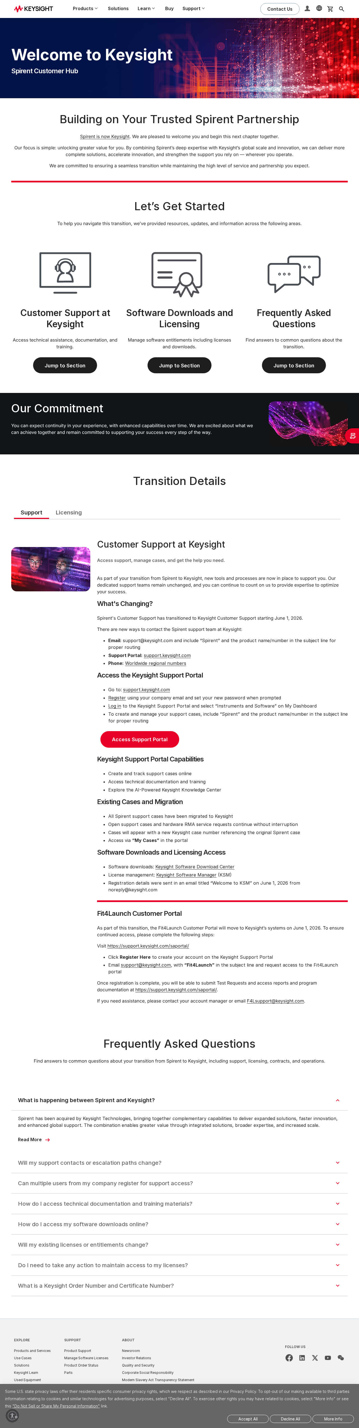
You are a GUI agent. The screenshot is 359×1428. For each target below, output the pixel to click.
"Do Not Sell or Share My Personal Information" (56, 1406)
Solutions (118, 8)
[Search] (341, 9)
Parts (68, 1372)
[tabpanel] (179, 773)
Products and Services (32, 1351)
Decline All (290, 1418)
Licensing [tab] (69, 512)
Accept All (248, 1418)
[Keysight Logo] (35, 9)
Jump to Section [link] (65, 366)
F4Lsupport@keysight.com (275, 1001)
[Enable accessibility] (12, 1415)
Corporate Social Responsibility (148, 1372)
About (128, 1340)
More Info (333, 1418)
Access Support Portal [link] (140, 739)
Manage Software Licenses (86, 1358)
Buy (169, 8)
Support (72, 1340)
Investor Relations (136, 1358)
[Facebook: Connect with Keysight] (289, 1358)
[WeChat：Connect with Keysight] (341, 1358)
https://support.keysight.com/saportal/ (148, 946)
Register (117, 698)
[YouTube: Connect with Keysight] (328, 1358)
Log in (114, 706)
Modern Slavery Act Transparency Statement (158, 1380)
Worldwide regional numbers (155, 663)
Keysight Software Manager (186, 875)
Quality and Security (138, 1365)
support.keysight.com (167, 655)
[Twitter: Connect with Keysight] (315, 1358)
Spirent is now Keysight (104, 136)
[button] (308, 9)
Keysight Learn (26, 1372)
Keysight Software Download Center (194, 866)
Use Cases (23, 1358)
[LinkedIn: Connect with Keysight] (302, 1358)
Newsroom (131, 1351)
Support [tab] (31, 512)
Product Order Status (81, 1365)
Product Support (77, 1351)
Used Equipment (27, 1380)
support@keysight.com (146, 965)
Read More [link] (30, 1139)
